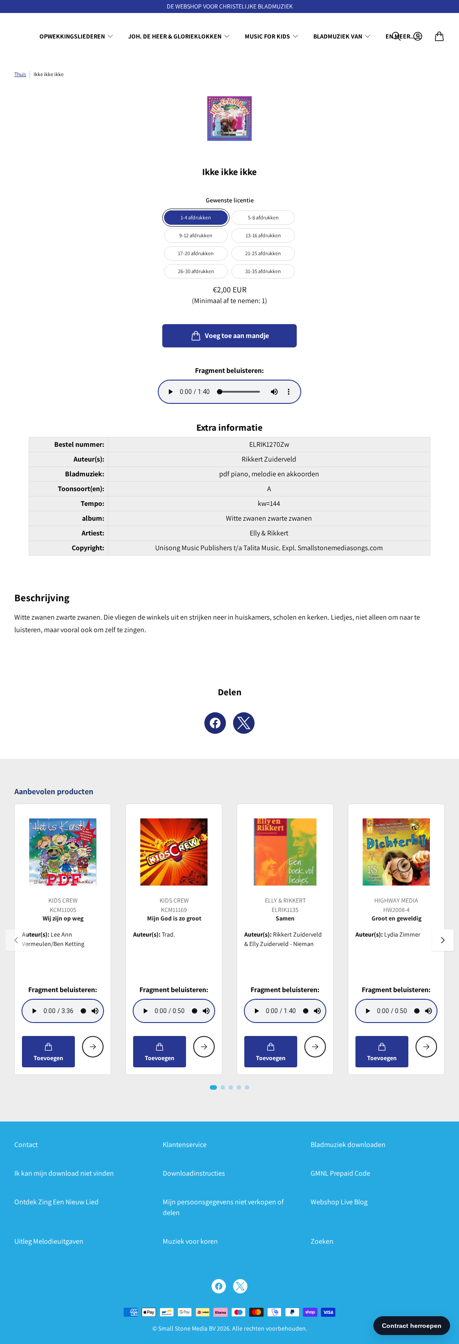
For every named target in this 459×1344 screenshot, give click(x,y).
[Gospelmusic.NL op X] (240, 1286)
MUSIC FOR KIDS (267, 36)
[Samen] (285, 852)
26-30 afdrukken (196, 271)
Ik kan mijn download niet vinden (64, 1173)
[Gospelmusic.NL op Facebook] (219, 1286)
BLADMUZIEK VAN (337, 36)
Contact (26, 1144)
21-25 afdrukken (263, 253)
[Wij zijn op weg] (62, 852)
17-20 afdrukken (196, 253)
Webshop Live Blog (339, 1202)
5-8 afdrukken (263, 217)
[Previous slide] (16, 940)
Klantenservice (185, 1144)
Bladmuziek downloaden (348, 1144)
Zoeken (322, 1241)
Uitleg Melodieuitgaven (48, 1241)
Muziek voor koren (190, 1241)
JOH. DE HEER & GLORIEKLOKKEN (174, 36)
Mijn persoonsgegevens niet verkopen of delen (223, 1207)
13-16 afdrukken (263, 235)
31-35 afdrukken (263, 271)
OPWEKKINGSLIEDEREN (72, 36)
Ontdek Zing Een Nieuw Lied (56, 1202)
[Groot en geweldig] (396, 852)
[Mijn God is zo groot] (174, 852)
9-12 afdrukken (195, 235)
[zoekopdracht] (396, 36)
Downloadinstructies (194, 1173)
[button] (213, 1087)
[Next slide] (443, 940)
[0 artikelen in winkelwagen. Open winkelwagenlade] (439, 36)
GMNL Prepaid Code (340, 1173)
